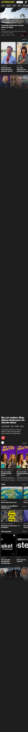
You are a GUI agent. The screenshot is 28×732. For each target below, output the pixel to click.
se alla (24, 39)
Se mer (22, 35)
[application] (14, 16)
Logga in (19, 2)
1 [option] (2, 442)
